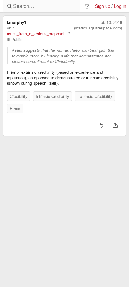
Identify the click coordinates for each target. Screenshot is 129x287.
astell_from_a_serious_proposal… (37, 33)
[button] (87, 6)
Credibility (19, 96)
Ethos (15, 108)
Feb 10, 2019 (110, 22)
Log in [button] (120, 6)
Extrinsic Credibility (94, 96)
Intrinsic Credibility (52, 96)
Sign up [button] (102, 6)
